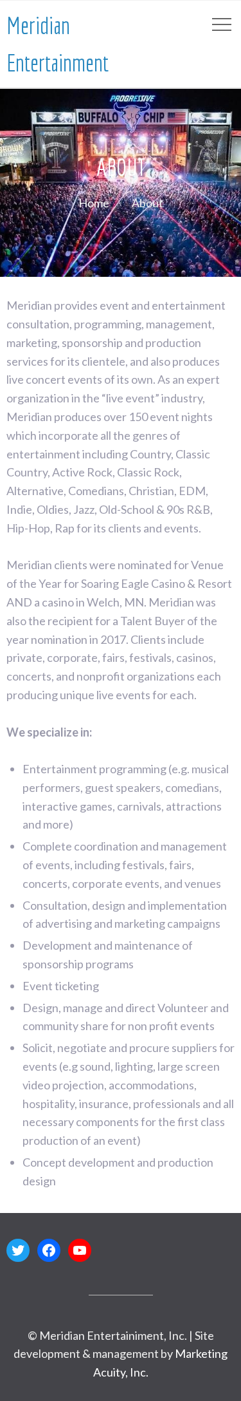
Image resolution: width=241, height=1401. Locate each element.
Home (93, 203)
